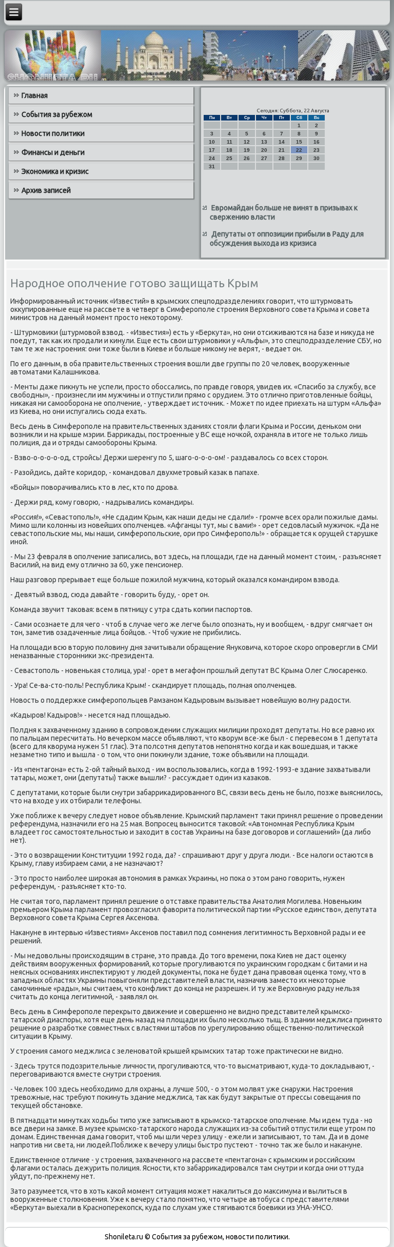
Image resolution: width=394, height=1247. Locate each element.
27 (264, 158)
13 (264, 142)
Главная (35, 95)
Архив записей (46, 190)
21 (282, 150)
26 (247, 158)
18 (229, 150)
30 (316, 158)
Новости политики (53, 133)
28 (282, 158)
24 (212, 158)
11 (229, 142)
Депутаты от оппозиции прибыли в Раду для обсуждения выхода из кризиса (287, 238)
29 (299, 158)
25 (229, 158)
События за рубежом (57, 114)
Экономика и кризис (55, 171)
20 (264, 150)
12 (247, 142)
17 (212, 150)
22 (299, 150)
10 (212, 142)
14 (282, 142)
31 (212, 166)
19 (247, 150)
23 (316, 150)
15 (299, 142)
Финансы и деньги (53, 152)
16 (316, 142)
